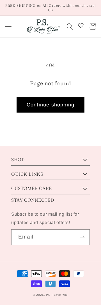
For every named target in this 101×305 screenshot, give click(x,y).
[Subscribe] (82, 237)
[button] (8, 26)
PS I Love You (57, 294)
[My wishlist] (80, 25)
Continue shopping (50, 105)
